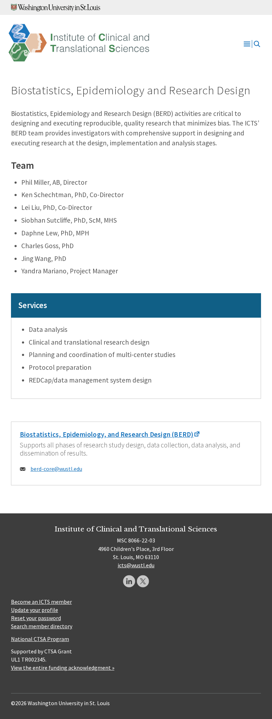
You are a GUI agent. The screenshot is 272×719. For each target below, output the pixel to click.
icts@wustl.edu (136, 565)
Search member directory (41, 626)
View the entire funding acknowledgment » (62, 667)
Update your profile (34, 609)
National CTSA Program (40, 638)
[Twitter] (143, 581)
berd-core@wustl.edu (56, 468)
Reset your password (36, 618)
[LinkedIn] (129, 581)
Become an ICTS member (41, 601)
